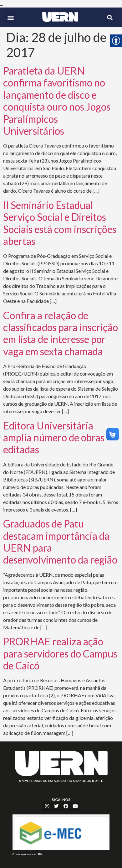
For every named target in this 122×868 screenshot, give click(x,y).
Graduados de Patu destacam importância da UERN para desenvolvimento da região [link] (60, 541)
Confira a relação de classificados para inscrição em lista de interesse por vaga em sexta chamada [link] (60, 333)
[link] (60, 17)
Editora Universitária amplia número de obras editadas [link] (53, 437)
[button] (10, 17)
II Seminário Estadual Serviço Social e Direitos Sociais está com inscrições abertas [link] (59, 223)
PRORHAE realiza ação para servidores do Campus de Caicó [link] (60, 653)
